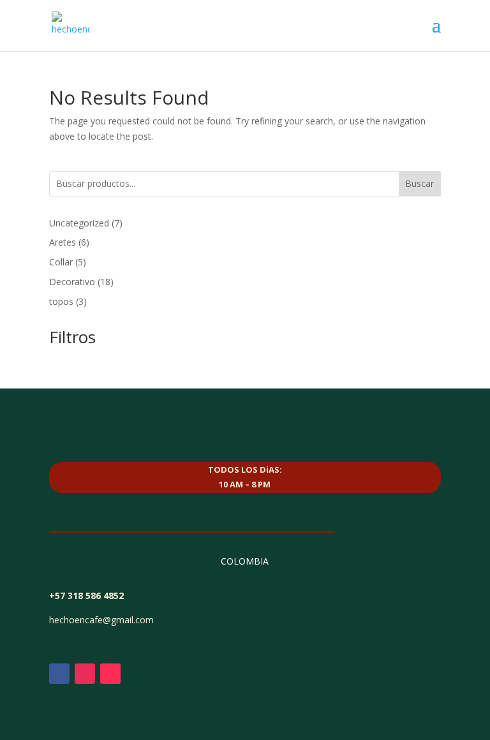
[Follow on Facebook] (59, 673)
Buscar (419, 183)
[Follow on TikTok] (110, 673)
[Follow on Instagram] (85, 673)
